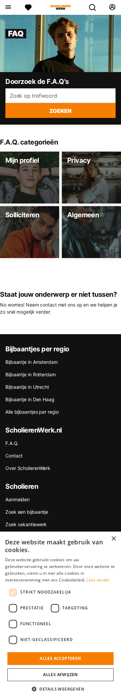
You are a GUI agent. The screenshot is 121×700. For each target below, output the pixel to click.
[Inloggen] (112, 7)
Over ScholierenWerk (27, 468)
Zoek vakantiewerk (26, 524)
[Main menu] (7, 7)
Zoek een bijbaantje (26, 512)
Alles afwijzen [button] (60, 674)
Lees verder (98, 580)
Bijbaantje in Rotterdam (30, 374)
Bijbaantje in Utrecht (27, 387)
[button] (60, 689)
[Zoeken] (95, 7)
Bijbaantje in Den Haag (29, 399)
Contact (14, 455)
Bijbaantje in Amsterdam (31, 362)
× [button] (113, 538)
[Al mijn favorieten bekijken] (28, 7)
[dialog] (60, 616)
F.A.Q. (11, 443)
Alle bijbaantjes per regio (31, 412)
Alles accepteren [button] (60, 658)
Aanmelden (17, 499)
